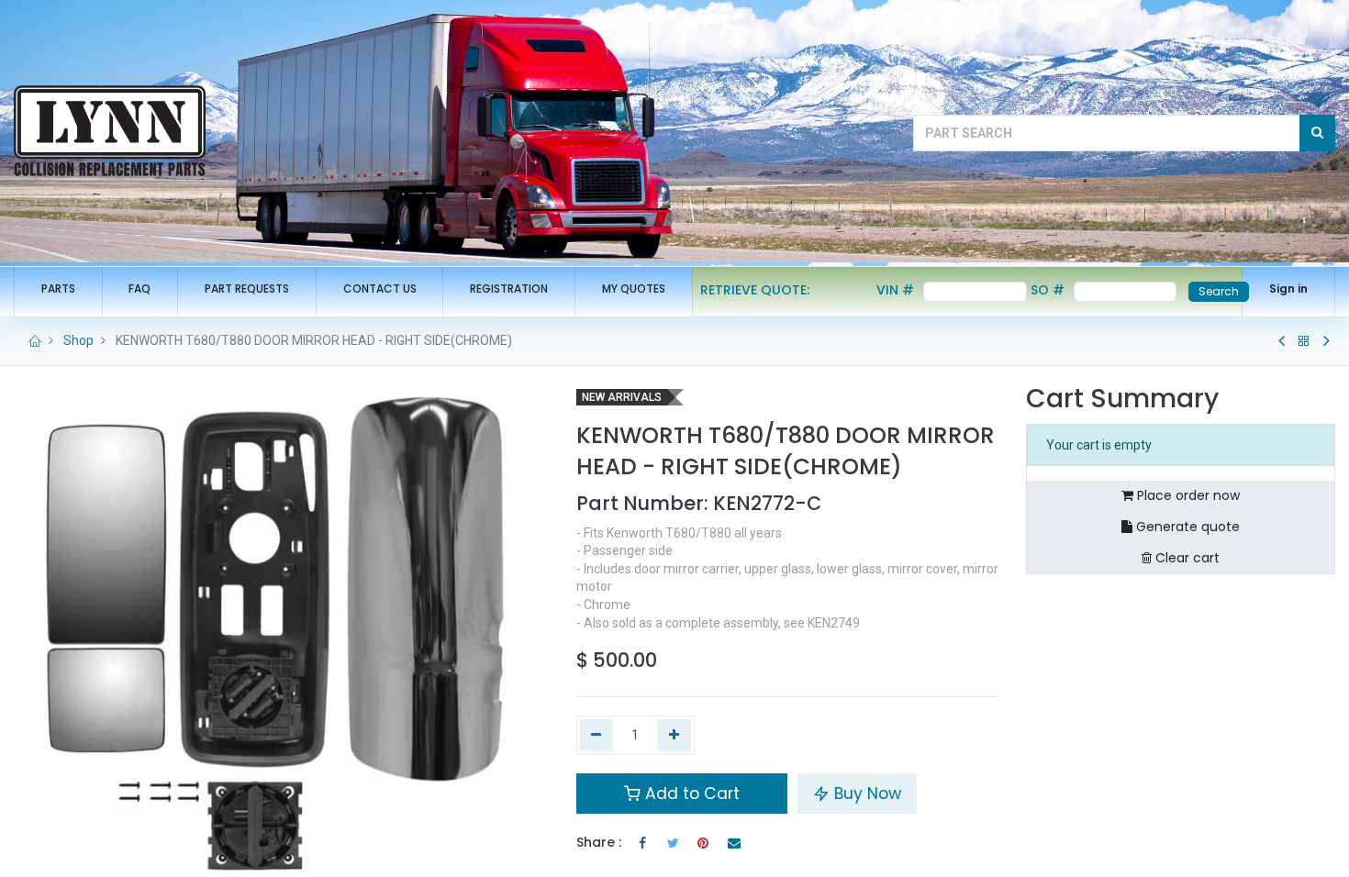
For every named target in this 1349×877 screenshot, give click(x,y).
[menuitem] (58, 289)
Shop (78, 340)
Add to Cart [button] (690, 794)
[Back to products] (1304, 341)
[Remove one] (597, 735)
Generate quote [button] (1186, 526)
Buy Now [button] (865, 794)
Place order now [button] (1186, 495)
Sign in (1288, 288)
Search (1218, 291)
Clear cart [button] (1186, 558)
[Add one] (674, 735)
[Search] (1317, 133)
